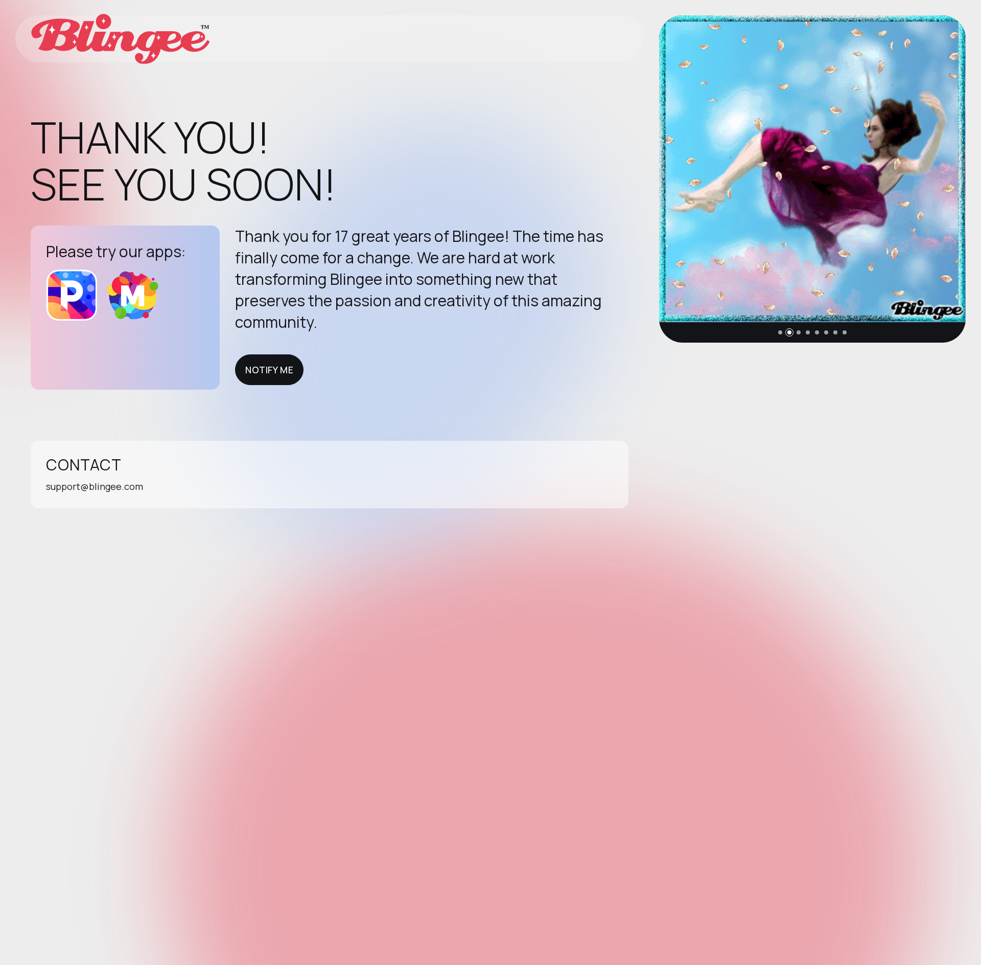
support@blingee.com (94, 486)
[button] (780, 332)
